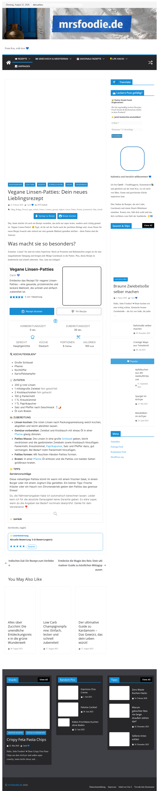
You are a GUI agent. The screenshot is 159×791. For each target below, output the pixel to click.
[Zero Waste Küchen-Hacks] (119, 694)
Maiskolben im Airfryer (141, 414)
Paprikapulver (54, 446)
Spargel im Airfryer (140, 398)
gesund (55, 209)
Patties (73, 209)
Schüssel (67, 438)
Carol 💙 (30, 205)
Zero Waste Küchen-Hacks (139, 691)
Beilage (18, 209)
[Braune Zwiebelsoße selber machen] (132, 253)
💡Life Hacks (117, 58)
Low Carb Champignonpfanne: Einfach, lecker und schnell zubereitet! (54, 632)
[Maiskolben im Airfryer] (123, 416)
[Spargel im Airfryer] (123, 400)
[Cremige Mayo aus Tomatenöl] (121, 346)
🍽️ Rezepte (21, 58)
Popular (134, 361)
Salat (94, 209)
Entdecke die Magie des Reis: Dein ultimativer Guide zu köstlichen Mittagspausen (80, 565)
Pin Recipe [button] (80, 311)
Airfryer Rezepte (15, 733)
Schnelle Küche (56, 184)
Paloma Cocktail (89, 707)
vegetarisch (81, 184)
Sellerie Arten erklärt (139, 737)
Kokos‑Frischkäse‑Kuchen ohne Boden (85, 723)
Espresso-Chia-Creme (88, 691)
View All (148, 225)
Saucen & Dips (121, 279)
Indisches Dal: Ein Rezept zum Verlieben (31, 563)
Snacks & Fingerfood (36, 733)
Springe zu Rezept (46, 216)
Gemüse (48, 209)
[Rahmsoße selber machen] (121, 329)
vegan (69, 184)
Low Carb (30, 184)
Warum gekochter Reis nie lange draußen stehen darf (140, 714)
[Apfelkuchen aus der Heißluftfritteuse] (123, 373)
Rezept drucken (69, 216)
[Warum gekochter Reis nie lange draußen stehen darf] (119, 717)
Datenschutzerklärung (97, 787)
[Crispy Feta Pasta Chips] (28, 707)
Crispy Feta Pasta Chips (26, 739)
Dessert (25, 209)
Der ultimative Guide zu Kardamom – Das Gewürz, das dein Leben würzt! (91, 632)
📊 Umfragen (22, 66)
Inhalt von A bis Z (125, 787)
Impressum (112, 787)
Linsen (67, 209)
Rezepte (41, 184)
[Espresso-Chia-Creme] (68, 693)
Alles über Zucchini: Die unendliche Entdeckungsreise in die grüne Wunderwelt (20, 632)
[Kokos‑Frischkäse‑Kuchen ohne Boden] (64, 725)
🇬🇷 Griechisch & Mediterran (51, 58)
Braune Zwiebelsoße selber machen (131, 288)
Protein (79, 209)
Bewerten (31, 547)
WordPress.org (117, 457)
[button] (28, 59)
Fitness (42, 209)
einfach (35, 209)
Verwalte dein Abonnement (144, 787)
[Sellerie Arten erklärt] (119, 740)
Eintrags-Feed (117, 447)
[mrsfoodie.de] (79, 10)
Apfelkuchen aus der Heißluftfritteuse (142, 374)
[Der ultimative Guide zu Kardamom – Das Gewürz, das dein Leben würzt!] (90, 588)
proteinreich (87, 209)
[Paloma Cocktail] (68, 709)
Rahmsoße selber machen (142, 327)
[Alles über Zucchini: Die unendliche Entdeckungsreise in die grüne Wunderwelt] (20, 588)
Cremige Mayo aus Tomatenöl (141, 344)
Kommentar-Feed (118, 452)
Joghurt (61, 209)
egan (30, 209)
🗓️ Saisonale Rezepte (89, 58)
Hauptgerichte (15, 184)
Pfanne (19, 434)
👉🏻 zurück (16, 518)
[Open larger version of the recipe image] (81, 286)
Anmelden (115, 442)
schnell (99, 209)
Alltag (12, 209)
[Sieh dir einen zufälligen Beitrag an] (150, 62)
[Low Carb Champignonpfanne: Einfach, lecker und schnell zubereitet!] (55, 588)
